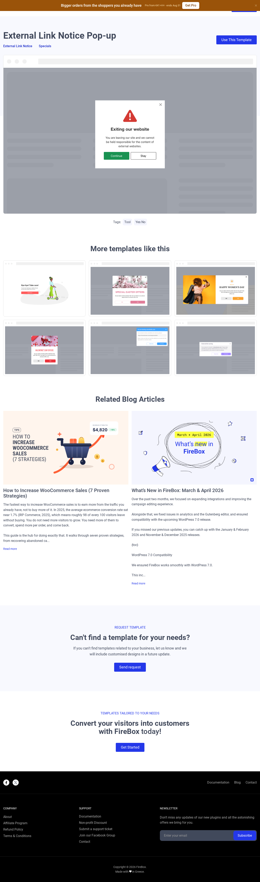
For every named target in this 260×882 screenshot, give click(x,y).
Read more (10, 549)
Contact (251, 782)
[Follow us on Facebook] (6, 782)
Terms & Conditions (17, 836)
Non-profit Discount (93, 822)
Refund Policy (13, 829)
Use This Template (236, 40)
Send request (130, 667)
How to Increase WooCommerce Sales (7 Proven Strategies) (56, 493)
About (7, 817)
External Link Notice (17, 46)
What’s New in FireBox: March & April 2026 (178, 490)
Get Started (130, 747)
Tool (127, 222)
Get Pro (190, 5)
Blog (237, 782)
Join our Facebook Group (97, 835)
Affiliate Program (15, 823)
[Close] (256, 5)
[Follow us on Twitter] (16, 782)
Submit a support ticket (95, 829)
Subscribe (245, 835)
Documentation (218, 782)
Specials (45, 46)
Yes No (140, 222)
